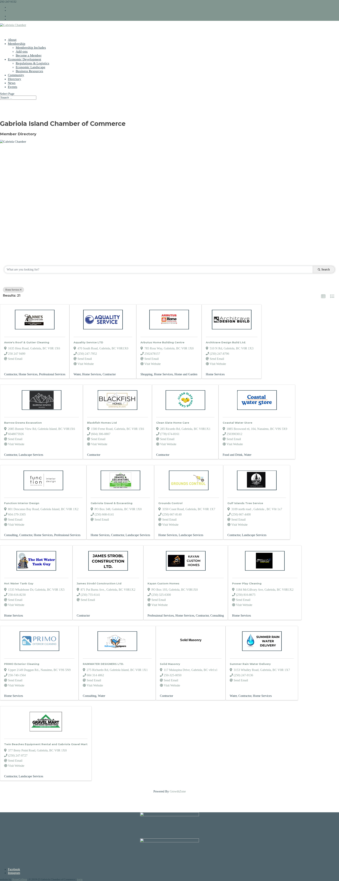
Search (325, 269)
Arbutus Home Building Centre (162, 342)
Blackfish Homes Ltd (102, 422)
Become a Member (29, 55)
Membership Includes (31, 47)
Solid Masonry (170, 663)
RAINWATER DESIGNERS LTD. (103, 663)
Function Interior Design (21, 503)
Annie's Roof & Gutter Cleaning (26, 342)
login (80, 879)
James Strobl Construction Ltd (99, 583)
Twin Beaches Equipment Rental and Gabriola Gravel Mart (45, 744)
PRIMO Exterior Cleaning (21, 663)
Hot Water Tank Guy (18, 583)
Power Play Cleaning (247, 583)
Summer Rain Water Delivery (250, 663)
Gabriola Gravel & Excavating (111, 503)
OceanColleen (19, 879)
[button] (323, 296)
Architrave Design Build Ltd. (226, 342)
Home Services (12, 289)
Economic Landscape (30, 67)
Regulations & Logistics (32, 63)
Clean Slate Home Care (172, 422)
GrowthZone (178, 791)
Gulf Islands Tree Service (245, 503)
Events (12, 87)
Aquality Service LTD (88, 342)
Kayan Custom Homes (163, 583)
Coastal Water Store (237, 422)
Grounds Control (170, 503)
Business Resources (29, 71)
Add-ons (22, 51)
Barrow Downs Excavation (23, 422)
